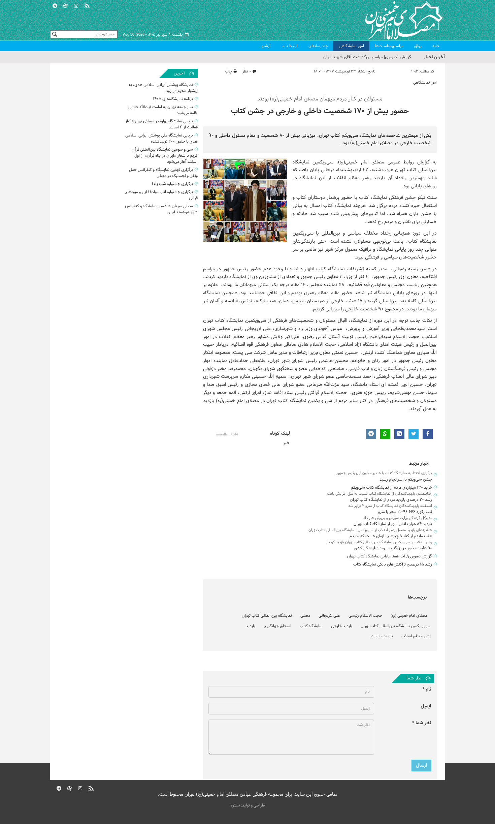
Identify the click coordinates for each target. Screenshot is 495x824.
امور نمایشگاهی (351, 46)
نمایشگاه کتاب (311, 626)
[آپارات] (65, 5)
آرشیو (266, 46)
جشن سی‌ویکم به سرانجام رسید (406, 479)
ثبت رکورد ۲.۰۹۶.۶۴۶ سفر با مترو (405, 512)
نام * (426, 689)
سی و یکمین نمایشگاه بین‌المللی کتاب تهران (396, 626)
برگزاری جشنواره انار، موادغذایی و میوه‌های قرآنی (161, 195)
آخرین (179, 73)
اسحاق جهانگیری (277, 626)
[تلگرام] (55, 5)
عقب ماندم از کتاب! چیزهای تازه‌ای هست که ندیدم (391, 536)
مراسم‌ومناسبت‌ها (389, 46)
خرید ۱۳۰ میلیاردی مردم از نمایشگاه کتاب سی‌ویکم (391, 487)
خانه (435, 46)
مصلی (305, 615)
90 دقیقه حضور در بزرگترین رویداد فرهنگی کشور (393, 548)
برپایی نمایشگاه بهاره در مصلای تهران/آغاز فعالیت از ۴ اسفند (161, 124)
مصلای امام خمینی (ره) (409, 615)
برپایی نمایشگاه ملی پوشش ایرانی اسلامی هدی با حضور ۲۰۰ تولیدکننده (161, 138)
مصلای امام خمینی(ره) (361, 162)
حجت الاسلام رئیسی (365, 615)
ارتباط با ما (290, 46)
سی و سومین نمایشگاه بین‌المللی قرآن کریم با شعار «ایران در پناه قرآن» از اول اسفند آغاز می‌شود (165, 155)
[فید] (87, 5)
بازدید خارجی (341, 626)
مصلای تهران (394, 20)
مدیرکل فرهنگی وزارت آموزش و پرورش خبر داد (397, 518)
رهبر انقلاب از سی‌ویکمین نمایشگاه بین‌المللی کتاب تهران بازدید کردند (379, 542)
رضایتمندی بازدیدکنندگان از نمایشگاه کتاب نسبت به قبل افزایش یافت (379, 494)
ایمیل (426, 706)
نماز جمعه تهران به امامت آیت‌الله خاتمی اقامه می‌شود (163, 110)
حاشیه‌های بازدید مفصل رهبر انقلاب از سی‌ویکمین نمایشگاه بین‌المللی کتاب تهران (370, 530)
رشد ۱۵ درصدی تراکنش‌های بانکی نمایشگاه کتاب (392, 564)
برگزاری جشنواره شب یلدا (172, 184)
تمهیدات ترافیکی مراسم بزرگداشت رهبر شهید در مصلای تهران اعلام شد (348, 57)
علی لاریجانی (329, 615)
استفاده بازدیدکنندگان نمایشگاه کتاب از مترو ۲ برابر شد (390, 506)
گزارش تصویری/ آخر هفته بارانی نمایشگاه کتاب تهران (389, 556)
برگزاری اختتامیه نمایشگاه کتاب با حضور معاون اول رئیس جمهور (384, 473)
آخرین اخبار (434, 57)
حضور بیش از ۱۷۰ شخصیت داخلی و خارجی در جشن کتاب (320, 111)
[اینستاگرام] (76, 5)
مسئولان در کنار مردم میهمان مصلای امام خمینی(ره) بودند (320, 99)
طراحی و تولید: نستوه (247, 805)
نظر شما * (421, 723)
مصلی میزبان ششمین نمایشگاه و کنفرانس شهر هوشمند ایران (161, 209)
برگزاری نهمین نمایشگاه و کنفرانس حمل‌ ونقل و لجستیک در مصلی (163, 172)
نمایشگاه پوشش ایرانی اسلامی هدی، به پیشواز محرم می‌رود (163, 88)
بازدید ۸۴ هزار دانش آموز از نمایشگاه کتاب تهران (393, 524)
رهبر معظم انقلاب (416, 636)
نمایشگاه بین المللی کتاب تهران (267, 615)
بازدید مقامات (382, 636)
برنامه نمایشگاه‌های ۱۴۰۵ (173, 99)
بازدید (250, 626)
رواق (418, 46)
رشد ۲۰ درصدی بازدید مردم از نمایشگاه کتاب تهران (391, 499)
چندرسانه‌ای (318, 46)
